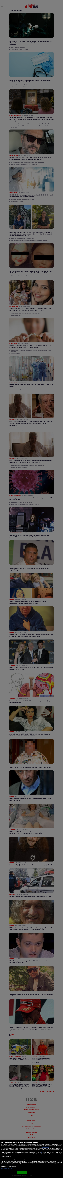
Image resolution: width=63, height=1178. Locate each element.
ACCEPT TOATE (22, 1172)
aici (41, 1152)
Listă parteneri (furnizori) (6, 1168)
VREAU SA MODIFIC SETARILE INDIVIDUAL (22, 1175)
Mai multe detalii (45, 1147)
